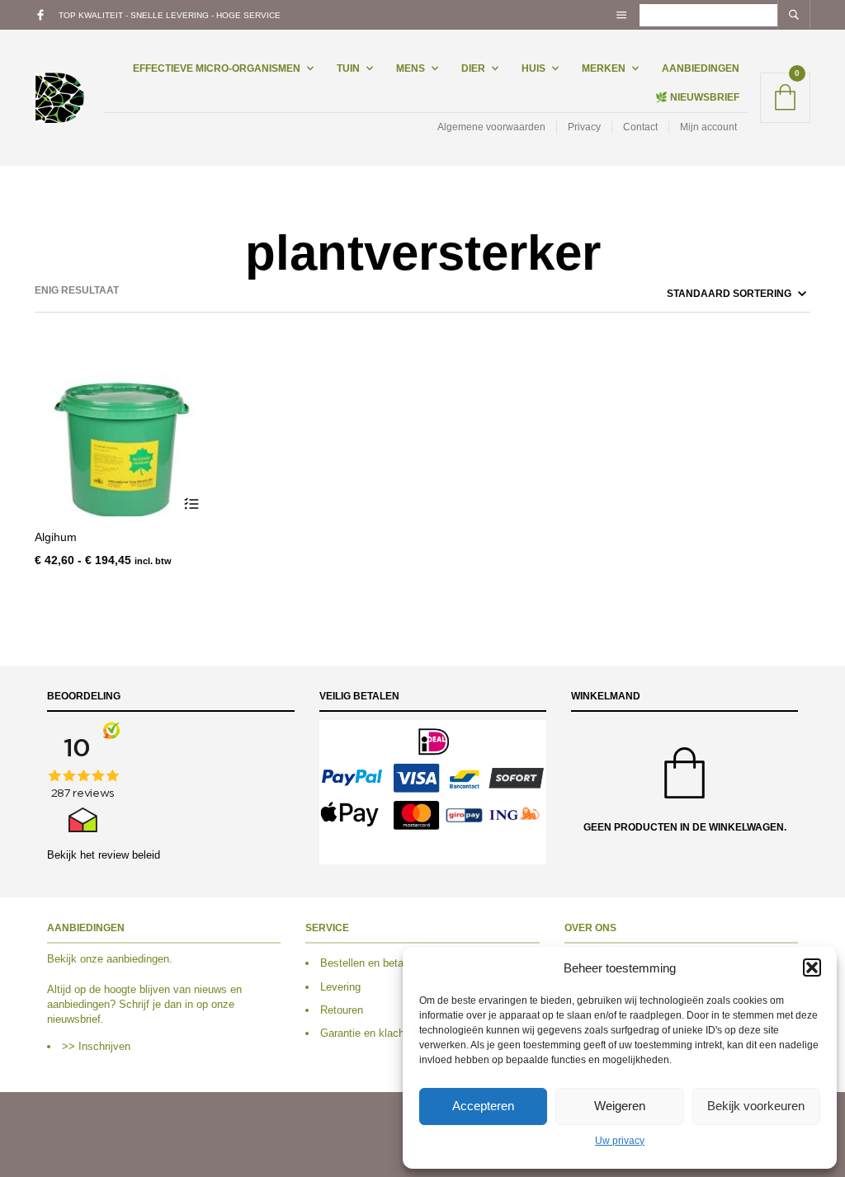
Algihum (56, 537)
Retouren (341, 1010)
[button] (812, 967)
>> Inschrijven (96, 1046)
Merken (603, 68)
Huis (533, 68)
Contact (640, 127)
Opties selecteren (191, 503)
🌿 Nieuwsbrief (697, 97)
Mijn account (708, 127)
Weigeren (619, 1106)
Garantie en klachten (369, 1033)
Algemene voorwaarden (491, 127)
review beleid (129, 855)
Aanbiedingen (700, 68)
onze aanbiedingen (124, 959)
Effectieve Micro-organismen (216, 68)
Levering (340, 987)
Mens (410, 68)
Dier (473, 68)
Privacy (584, 127)
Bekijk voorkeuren (756, 1106)
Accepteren (483, 1106)
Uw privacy (619, 1140)
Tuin (348, 68)
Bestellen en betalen (369, 963)
